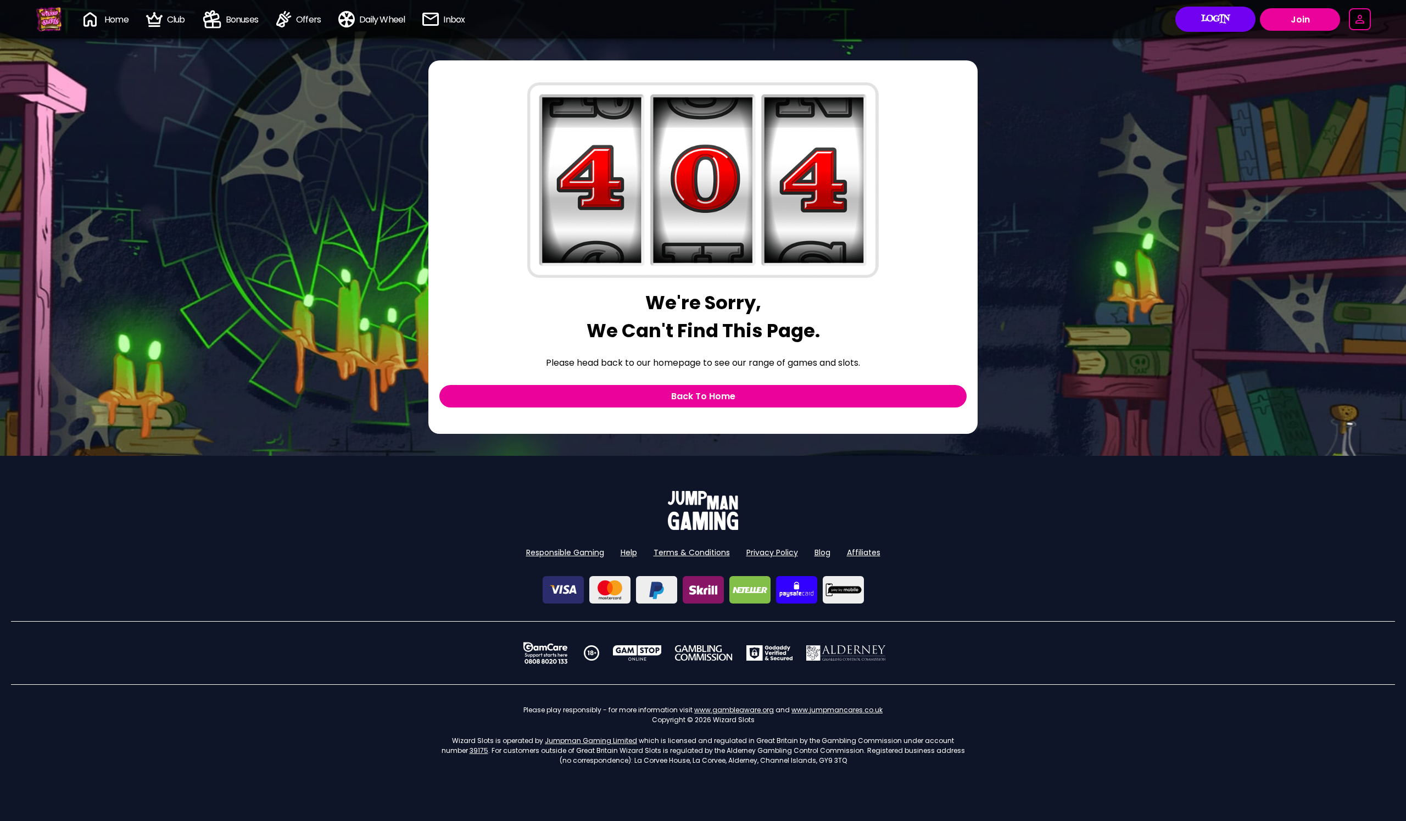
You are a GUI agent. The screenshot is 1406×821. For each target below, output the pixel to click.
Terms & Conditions (692, 552)
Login (1215, 19)
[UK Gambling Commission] (703, 653)
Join (1300, 19)
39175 (479, 750)
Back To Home (703, 396)
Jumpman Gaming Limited (591, 740)
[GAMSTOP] (637, 653)
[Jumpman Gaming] (703, 527)
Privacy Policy (772, 552)
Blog (822, 552)
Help (629, 552)
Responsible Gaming (565, 552)
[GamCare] (545, 653)
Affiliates (863, 552)
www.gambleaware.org (734, 709)
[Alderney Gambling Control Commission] (846, 653)
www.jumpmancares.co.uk (837, 709)
